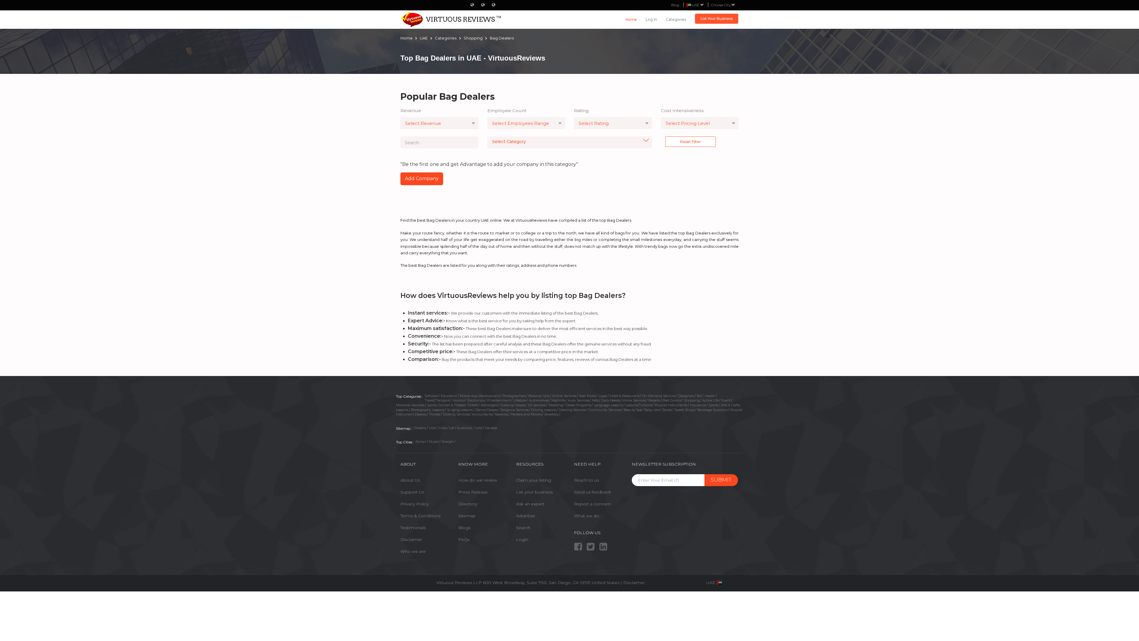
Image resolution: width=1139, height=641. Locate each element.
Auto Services (578, 400)
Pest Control (672, 400)
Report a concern (592, 504)
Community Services (604, 410)
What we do (586, 515)
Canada (491, 428)
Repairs (654, 400)
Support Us (412, 492)
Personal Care (538, 396)
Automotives (539, 400)
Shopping (692, 400)
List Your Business (717, 18)
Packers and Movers (526, 414)
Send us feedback (592, 492)
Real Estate (587, 396)
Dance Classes (486, 410)
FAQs (464, 539)
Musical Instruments (671, 405)
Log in (651, 19)
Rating (581, 110)
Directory (467, 504)
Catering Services (572, 410)
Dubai (434, 442)
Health (709, 396)
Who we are (413, 551)
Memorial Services (410, 405)
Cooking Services (456, 414)
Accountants (482, 414)
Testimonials (413, 527)
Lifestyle (519, 400)
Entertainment (499, 400)
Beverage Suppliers (712, 410)
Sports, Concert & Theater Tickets (452, 405)
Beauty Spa (633, 410)
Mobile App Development (480, 396)
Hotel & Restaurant (625, 396)
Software (431, 396)
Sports (713, 405)
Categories (676, 19)
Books (667, 410)
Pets (595, 400)
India (443, 428)
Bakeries (501, 414)
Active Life (710, 400)
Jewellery (551, 414)
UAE (479, 428)
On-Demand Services (659, 396)
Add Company (422, 178)
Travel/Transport (437, 400)
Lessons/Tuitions (639, 405)
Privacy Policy (414, 504)
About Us (410, 480)
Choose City (721, 5)
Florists (434, 414)
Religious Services (514, 410)
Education (449, 396)
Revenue (410, 110)
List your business (534, 492)
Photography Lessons (427, 410)
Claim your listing (533, 480)
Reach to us (586, 480)
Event (726, 400)
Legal (603, 396)
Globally (420, 428)
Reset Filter (690, 141)
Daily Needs (610, 400)
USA (432, 428)
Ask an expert (530, 504)
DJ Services (537, 405)
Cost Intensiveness (682, 110)
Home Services (634, 400)
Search (523, 527)
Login (522, 539)
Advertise (525, 515)
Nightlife (558, 400)
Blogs (464, 527)
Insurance (698, 405)
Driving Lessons (543, 410)
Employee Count (506, 110)
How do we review (477, 480)
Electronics (476, 400)
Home (631, 19)
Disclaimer (411, 539)
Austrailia (465, 428)
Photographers (514, 396)
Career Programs (578, 405)
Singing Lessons (460, 410)
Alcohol (459, 400)
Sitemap (467, 515)
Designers (686, 396)
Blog (675, 5)
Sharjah (447, 442)
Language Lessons (608, 405)
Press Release (473, 492)
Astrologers (489, 405)
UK (451, 428)
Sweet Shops (685, 410)
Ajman (421, 442)
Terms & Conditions (420, 515)
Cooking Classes (513, 405)
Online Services (564, 396)
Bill (699, 396)
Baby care (652, 410)
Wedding (555, 405)
